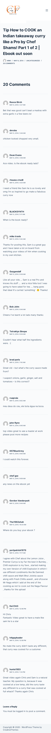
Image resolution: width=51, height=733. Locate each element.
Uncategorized (33, 61)
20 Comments (9, 63)
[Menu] (47, 10)
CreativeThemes (10, 730)
